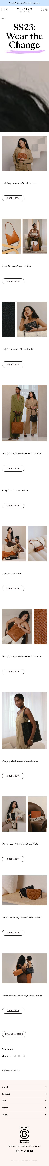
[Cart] (46, 10)
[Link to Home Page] (24, 10)
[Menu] (3, 10)
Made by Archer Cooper (24, 1160)
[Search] (7, 10)
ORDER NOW (13, 198)
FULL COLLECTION (14, 1034)
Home (4, 18)
